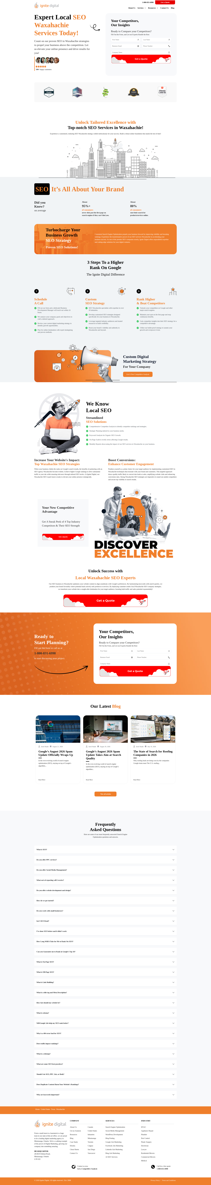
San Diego (91, 1149)
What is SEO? (41, 849)
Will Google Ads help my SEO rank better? (52, 1023)
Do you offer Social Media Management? (51, 870)
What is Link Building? (45, 982)
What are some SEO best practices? (49, 1064)
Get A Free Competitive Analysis (137, 374)
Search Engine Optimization (115, 1127)
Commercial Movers (148, 1157)
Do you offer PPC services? (46, 860)
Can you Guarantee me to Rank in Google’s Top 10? (55, 952)
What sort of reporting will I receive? (50, 880)
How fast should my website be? (48, 1003)
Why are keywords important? (47, 1095)
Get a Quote (165, 2)
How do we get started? (45, 901)
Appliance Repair (147, 1131)
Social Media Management (115, 1131)
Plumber (144, 1134)
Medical (144, 1161)
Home (37, 1109)
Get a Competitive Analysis (87, 1169)
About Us (131, 8)
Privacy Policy (155, 1180)
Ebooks (72, 1146)
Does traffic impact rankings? (47, 1044)
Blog (172, 8)
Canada (90, 1127)
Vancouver (91, 1153)
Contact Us (164, 8)
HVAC (143, 1127)
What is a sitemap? (43, 1054)
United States (45, 1109)
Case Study (74, 1142)
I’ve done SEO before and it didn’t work (51, 931)
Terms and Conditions (169, 1180)
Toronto (90, 1142)
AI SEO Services (111, 1157)
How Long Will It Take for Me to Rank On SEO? (54, 941)
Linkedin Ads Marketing (114, 1149)
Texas (53, 1109)
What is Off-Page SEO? (45, 972)
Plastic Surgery (146, 1142)
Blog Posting (110, 1138)
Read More (41, 780)
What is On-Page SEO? (45, 962)
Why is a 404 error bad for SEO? (48, 1033)
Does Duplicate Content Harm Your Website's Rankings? (57, 1084)
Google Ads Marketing (113, 1142)
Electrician (144, 1146)
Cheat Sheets (74, 1149)
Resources (152, 8)
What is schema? (42, 1013)
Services (140, 8)
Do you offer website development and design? (53, 890)
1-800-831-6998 (148, 2)
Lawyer (143, 1149)
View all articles (105, 794)
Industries (91, 1134)
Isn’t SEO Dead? (42, 921)
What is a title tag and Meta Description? (51, 992)
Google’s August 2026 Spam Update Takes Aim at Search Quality (103, 755)
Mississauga (92, 1138)
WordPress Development (114, 1134)
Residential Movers (148, 1153)
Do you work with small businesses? (49, 911)
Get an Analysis (75, 1131)
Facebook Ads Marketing (114, 1146)
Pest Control (145, 1138)
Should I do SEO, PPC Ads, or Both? (50, 1074)
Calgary (90, 1146)
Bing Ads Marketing (113, 1153)
